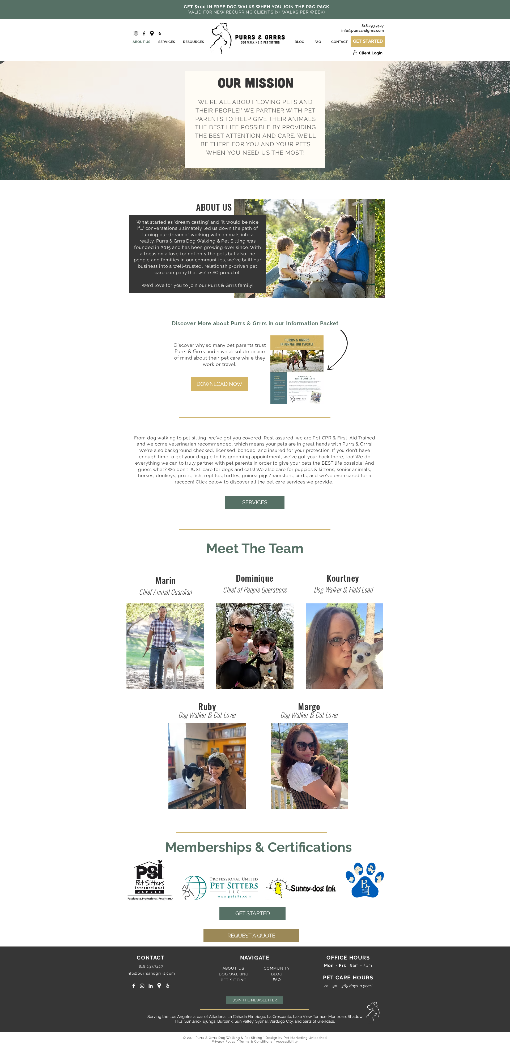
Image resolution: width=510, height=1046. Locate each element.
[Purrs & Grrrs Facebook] (144, 33)
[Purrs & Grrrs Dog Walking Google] (159, 986)
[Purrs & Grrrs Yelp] (160, 33)
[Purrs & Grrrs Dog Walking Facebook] (134, 986)
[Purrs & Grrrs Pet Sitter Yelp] (168, 986)
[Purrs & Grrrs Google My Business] (152, 33)
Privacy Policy (224, 1041)
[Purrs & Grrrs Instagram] (136, 33)
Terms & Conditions (255, 1041)
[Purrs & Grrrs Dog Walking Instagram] (142, 986)
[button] (219, 384)
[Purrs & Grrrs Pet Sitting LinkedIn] (151, 986)
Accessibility (287, 1041)
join (194, 285)
